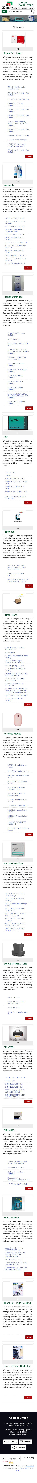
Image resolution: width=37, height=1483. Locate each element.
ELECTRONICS (11, 1217)
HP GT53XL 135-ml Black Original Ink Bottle (14, 230)
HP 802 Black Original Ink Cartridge (14, 238)
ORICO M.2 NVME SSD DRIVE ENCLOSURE (15, 497)
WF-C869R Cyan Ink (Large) (15, 226)
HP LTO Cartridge (13, 863)
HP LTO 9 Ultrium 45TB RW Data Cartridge (14, 895)
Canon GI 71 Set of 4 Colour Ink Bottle (15, 259)
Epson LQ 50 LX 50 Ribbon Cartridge (17, 370)
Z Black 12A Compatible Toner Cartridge (19, 110)
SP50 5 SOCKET (13, 1008)
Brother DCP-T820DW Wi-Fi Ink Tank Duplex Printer (16, 675)
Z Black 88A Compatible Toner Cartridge (19, 151)
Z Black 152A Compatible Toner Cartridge (17, 88)
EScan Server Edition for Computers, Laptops (14, 1249)
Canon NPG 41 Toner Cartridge (15, 104)
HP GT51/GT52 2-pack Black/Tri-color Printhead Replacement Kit (17, 567)
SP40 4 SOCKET (13, 998)
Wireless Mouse (12, 733)
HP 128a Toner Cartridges (17, 140)
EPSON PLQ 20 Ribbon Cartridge (16, 364)
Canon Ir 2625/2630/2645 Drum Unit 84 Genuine (17, 1162)
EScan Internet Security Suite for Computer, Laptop (16, 1269)
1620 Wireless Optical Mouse (18, 771)
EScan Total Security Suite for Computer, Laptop (16, 1264)
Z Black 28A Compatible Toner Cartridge (19, 130)
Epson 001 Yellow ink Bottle (15, 264)
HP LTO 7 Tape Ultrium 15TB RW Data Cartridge (15, 924)
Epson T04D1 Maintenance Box (17, 1013)
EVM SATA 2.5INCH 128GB (14, 479)
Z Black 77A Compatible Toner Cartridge (19, 116)
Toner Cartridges (13, 53)
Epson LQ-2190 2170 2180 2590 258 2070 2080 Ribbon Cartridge (18, 396)
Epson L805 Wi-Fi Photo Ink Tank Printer (15, 685)
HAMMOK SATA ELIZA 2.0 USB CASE (16, 482)
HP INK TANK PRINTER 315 (15, 1078)
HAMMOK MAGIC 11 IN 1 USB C (16, 492)
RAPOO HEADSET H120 (13, 1260)
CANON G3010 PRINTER (14, 1087)
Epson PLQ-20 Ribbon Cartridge (15, 376)
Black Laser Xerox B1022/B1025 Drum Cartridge (18, 1179)
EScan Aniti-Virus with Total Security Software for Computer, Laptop (15, 1255)
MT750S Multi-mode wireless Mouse (18, 776)
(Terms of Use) (30, 1466)
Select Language (29, 1458)
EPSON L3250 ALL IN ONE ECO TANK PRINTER (14, 1091)
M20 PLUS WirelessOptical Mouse (17, 811)
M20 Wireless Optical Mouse (18, 806)
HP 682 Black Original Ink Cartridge (14, 251)
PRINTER (9, 1047)
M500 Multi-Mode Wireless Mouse (17, 782)
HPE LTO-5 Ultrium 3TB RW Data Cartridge (14, 929)
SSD (6, 437)
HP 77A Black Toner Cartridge (18, 99)
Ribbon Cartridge (13, 296)
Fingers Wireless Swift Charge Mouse (18, 829)
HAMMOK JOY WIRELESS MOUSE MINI (17, 823)
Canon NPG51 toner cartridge (19, 136)
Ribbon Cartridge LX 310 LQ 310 (18, 344)
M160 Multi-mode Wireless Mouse (17, 766)
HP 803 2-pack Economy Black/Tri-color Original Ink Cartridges (17, 123)
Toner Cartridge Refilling (17, 1303)
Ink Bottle (9, 185)
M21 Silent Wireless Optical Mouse (17, 817)
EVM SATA (9, 475)
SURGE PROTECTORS (15, 963)
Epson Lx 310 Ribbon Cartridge (15, 389)
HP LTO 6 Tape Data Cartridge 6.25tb (16, 905)
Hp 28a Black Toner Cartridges (16, 695)
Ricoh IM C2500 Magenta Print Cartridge (14, 679)
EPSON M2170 (10, 1081)
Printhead (9, 531)
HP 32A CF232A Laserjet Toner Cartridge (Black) (17, 145)
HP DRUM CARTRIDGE (16, 1168)
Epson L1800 (10, 653)
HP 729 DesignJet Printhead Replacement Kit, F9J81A (18, 580)
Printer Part (10, 614)
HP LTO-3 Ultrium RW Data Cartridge (14, 919)
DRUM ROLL (10, 1130)
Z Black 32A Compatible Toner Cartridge (16, 657)
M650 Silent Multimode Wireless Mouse (16, 788)
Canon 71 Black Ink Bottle (14, 234)
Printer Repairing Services (14, 666)
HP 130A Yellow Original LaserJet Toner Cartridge (14, 662)
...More (29, 156)
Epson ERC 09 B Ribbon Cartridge (16, 403)
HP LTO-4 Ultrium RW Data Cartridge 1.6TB (14, 909)
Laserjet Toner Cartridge (17, 1366)
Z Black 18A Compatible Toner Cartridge (19, 94)
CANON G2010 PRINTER (14, 1084)
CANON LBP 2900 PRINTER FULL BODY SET (15, 649)
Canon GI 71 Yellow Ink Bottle (16, 242)
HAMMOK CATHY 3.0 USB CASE (14, 487)
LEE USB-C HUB (11, 472)
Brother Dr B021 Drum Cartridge (16, 1173)
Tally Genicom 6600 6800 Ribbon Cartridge (17, 358)
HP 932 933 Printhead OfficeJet (16, 574)
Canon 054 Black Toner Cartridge (13, 699)
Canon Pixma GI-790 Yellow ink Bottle (15, 222)
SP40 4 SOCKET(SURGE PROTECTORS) (16, 1003)
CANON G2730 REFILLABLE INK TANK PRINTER (15, 1096)
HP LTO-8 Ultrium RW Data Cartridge (14, 900)
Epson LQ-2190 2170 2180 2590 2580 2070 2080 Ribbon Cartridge (18, 351)
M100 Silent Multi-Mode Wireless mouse (16, 794)
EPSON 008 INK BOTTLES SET (16, 255)
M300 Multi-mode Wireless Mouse (17, 801)
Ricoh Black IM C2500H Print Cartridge (15, 670)
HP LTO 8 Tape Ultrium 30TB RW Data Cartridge (15, 914)
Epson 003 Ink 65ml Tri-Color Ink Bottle (15, 246)
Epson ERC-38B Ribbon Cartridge (16, 334)
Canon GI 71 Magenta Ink (14, 218)
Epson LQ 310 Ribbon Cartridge (15, 383)
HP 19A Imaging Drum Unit (17, 1184)
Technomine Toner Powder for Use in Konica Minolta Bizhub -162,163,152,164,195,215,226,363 (17, 690)
